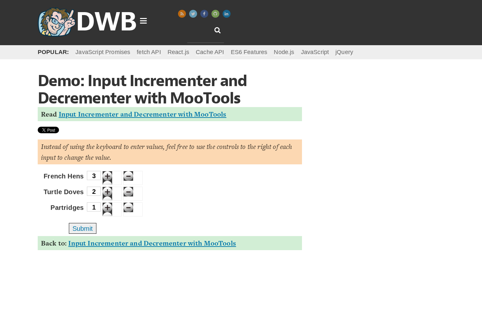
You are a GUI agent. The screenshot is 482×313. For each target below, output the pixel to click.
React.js (178, 52)
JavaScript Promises (102, 52)
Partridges (67, 207)
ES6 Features (249, 52)
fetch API (149, 52)
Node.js (284, 52)
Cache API (210, 52)
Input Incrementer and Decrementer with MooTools (143, 114)
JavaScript (315, 52)
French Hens (64, 176)
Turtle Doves (64, 191)
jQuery (344, 52)
